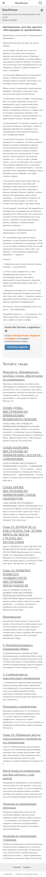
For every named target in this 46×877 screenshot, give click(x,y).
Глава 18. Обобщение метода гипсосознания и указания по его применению (22, 738)
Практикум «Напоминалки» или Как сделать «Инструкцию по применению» (23, 375)
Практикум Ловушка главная (14, 874)
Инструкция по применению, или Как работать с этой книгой (22, 774)
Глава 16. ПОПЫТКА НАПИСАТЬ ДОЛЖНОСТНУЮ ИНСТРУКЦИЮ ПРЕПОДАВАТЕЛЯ (17, 577)
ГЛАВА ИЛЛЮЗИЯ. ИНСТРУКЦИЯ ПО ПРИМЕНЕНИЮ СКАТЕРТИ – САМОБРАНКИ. (23, 453)
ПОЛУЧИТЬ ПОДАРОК (17, 347)
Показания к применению (20, 706)
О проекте (16, 867)
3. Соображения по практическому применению (21, 676)
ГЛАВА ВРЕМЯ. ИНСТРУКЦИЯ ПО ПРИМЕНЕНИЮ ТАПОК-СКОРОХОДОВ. (19, 492)
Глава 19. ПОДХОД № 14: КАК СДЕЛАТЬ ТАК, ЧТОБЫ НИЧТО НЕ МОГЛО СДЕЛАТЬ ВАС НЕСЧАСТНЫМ (22, 534)
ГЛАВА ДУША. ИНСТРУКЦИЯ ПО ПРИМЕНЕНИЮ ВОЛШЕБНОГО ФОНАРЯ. (20, 413)
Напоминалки (12, 616)
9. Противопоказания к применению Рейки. (18, 647)
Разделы (27, 867)
